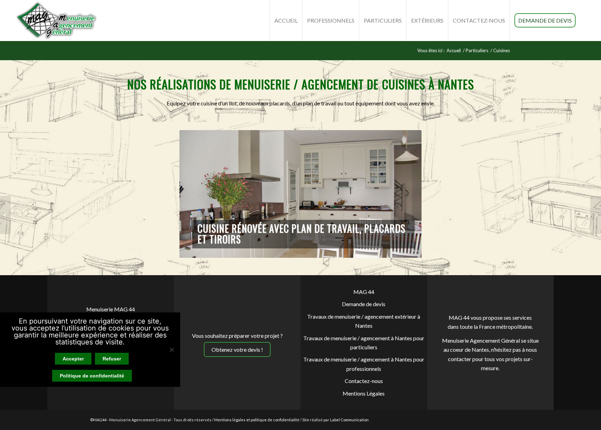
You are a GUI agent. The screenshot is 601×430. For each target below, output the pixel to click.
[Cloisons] (5, 215)
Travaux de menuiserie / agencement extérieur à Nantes (363, 321)
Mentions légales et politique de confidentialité (256, 419)
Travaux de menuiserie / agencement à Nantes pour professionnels (363, 364)
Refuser (112, 358)
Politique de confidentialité (92, 376)
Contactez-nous (364, 380)
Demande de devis (363, 304)
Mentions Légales (364, 393)
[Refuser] (171, 349)
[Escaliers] (595, 215)
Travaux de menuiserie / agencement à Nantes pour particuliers (363, 342)
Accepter (73, 358)
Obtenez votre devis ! (237, 349)
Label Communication (349, 419)
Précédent (195, 194)
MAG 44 (363, 291)
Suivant (405, 194)
